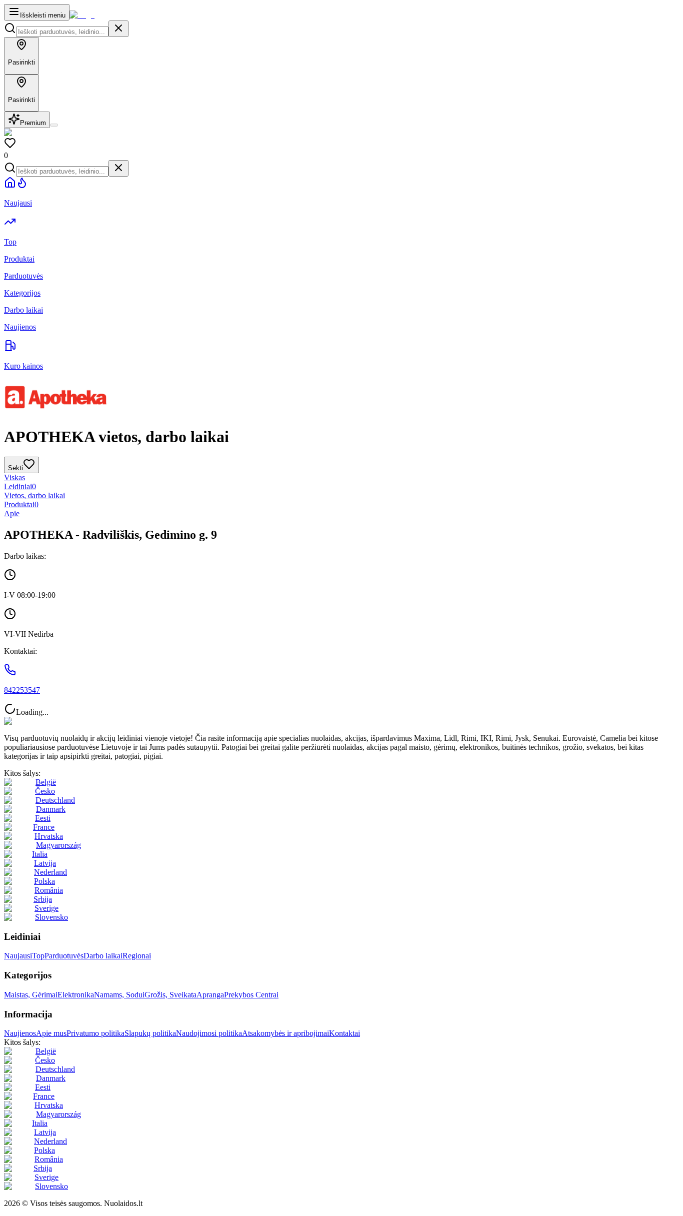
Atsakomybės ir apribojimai (285, 1033)
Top (38, 955)
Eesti (42, 818)
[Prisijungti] (54, 125)
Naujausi (18, 955)
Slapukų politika (150, 1033)
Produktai (21, 504)
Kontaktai (344, 1033)
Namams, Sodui (119, 994)
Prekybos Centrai (251, 994)
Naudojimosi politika (209, 1033)
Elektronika (76, 994)
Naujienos (20, 1033)
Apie (12, 513)
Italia (40, 854)
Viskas (14, 477)
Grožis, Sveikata (170, 994)
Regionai (136, 955)
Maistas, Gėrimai (31, 994)
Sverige (46, 908)
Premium (33, 123)
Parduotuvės (64, 955)
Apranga (210, 994)
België (46, 782)
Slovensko (51, 917)
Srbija (43, 899)
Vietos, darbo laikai (34, 495)
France (43, 827)
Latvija (45, 863)
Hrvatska (48, 836)
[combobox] (62, 32)
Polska (44, 881)
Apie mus (51, 1033)
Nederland (50, 872)
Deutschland (55, 800)
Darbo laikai (103, 955)
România (48, 890)
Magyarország (58, 845)
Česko (45, 791)
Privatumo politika (95, 1033)
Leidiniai (20, 486)
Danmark (51, 809)
